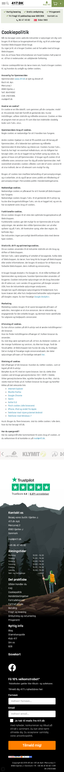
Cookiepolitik (15, 592)
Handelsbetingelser (18, 596)
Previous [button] (2, 454)
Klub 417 (12, 638)
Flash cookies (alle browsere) (21, 405)
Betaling (12, 608)
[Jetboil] (9, 454)
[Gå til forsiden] (17, 3)
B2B (10, 646)
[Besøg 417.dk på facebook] (32, 667)
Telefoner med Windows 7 (19, 415)
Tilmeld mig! (32, 745)
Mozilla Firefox (14, 392)
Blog (10, 630)
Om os (11, 642)
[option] (9, 454)
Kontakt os (52, 16)
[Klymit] (32, 454)
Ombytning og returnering (22, 616)
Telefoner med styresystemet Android (25, 412)
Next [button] (61, 454)
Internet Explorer (15, 388)
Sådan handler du (17, 584)
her (43, 354)
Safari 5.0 (12, 402)
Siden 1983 (43, 20)
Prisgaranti (14, 620)
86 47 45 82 (24, 20)
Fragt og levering (17, 612)
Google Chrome (15, 395)
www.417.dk (20, 78)
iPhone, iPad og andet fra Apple (22, 409)
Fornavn (13, 695)
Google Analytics (41, 296)
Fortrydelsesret (16, 600)
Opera (10, 398)
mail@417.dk (39, 438)
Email (11, 708)
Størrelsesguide (16, 634)
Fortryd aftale (15, 604)
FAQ (10, 588)
